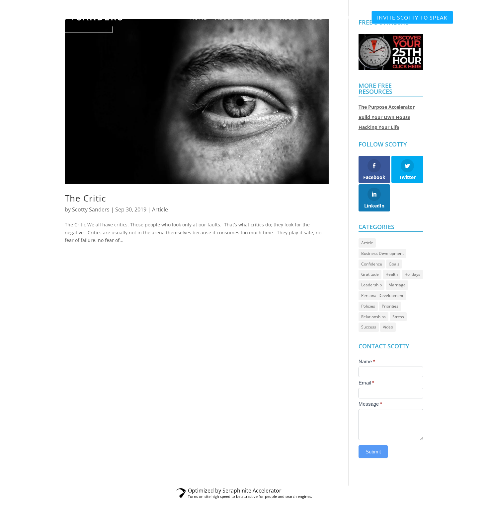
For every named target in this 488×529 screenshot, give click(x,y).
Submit (373, 451)
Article (160, 209)
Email (366, 382)
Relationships (373, 317)
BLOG (315, 18)
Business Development (382, 253)
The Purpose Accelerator (387, 107)
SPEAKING (257, 18)
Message (370, 404)
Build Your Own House (384, 117)
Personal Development (382, 295)
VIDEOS (289, 18)
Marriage (397, 285)
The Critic (85, 198)
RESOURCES (347, 18)
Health (391, 274)
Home (198, 18)
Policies (368, 306)
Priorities (390, 306)
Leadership (371, 285)
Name (367, 361)
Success (368, 327)
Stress (398, 317)
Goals (394, 264)
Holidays (412, 274)
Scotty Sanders (91, 209)
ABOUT (224, 18)
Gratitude (370, 274)
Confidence (371, 264)
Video (388, 327)
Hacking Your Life (379, 127)
